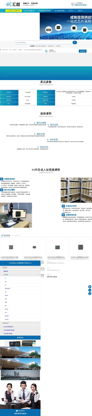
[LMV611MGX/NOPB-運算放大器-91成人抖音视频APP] (34, 247)
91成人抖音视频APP (29, 10)
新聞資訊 (10, 14)
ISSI (6, 312)
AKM (6, 302)
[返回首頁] (89, 293)
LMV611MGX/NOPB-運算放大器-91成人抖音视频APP (36, 257)
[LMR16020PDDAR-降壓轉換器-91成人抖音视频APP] (57, 247)
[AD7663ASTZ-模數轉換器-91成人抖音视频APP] (81, 247)
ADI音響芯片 (58, 46)
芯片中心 (71, 10)
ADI (6, 281)
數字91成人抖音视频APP (41, 46)
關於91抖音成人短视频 (23, 14)
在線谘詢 (82, 51)
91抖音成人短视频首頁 (14, 10)
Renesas (6, 295)
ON (5, 291)
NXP (6, 298)
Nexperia (6, 319)
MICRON (7, 315)
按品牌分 (20, 49)
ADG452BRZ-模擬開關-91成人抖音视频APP (33, 49)
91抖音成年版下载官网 (45, 10)
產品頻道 (15, 49)
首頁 (10, 49)
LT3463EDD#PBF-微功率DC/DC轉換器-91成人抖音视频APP (15, 257)
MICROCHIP (7, 288)
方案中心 (80, 10)
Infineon (6, 309)
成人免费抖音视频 (60, 10)
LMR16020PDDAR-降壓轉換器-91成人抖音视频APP (59, 257)
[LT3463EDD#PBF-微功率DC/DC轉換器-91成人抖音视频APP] (11, 247)
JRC (5, 305)
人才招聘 (35, 14)
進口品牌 (6, 274)
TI (5, 278)
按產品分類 (6, 323)
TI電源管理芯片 (51, 46)
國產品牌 (6, 271)
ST (5, 284)
